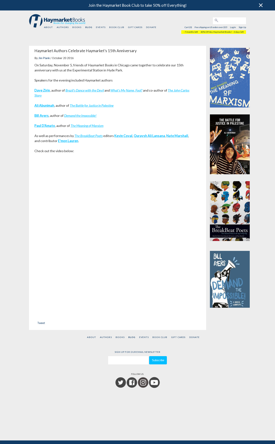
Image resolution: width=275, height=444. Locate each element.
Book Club (116, 27)
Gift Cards (135, 27)
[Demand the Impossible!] (230, 277)
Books (76, 27)
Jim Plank (44, 58)
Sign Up (242, 27)
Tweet (41, 323)
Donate (151, 27)
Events (101, 27)
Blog (88, 27)
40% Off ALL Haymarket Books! (216, 31)
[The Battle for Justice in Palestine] (230, 143)
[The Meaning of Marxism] (230, 76)
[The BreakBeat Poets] (230, 210)
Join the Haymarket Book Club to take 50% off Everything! (137, 5)
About (48, 27)
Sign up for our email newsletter (137, 352)
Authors (63, 27)
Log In (233, 27)
